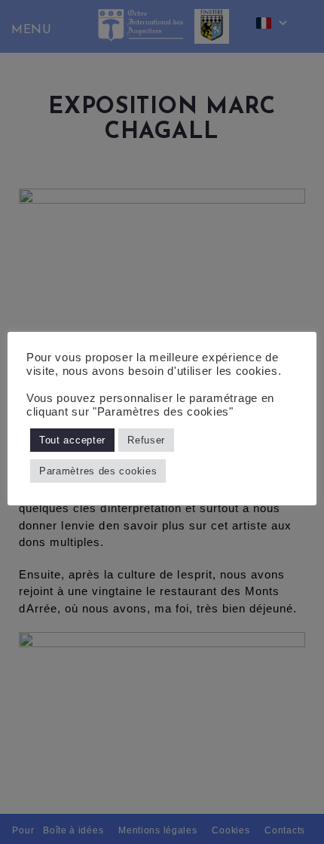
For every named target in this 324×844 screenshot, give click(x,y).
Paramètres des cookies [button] (98, 471)
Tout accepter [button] (72, 440)
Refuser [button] (146, 440)
